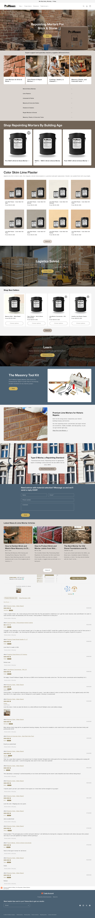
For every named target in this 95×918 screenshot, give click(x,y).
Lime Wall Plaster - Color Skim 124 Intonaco (58, 202)
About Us (55, 903)
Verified (70, 594)
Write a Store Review (78, 578)
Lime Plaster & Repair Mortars (34, 80)
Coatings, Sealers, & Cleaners (56, 80)
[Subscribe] (28, 911)
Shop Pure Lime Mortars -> (60, 430)
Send (25, 515)
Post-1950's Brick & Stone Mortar (75, 161)
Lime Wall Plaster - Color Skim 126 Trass (14, 232)
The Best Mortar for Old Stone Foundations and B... (76, 547)
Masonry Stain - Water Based (12, 316)
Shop (47, 34)
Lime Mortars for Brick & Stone (13, 80)
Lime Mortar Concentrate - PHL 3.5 (57, 317)
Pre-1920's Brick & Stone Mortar (16, 161)
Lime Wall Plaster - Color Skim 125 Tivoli (80, 202)
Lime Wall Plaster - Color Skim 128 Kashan (58, 232)
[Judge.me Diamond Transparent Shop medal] (67, 589)
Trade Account (48, 899)
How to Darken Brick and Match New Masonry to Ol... (17, 547)
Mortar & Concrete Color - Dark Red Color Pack (20, 736)
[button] (21, 6)
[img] (17, 577)
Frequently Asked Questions (44, 903)
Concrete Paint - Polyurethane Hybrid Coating (20, 622)
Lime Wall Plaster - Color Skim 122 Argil (14, 202)
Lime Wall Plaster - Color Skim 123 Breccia (36, 202)
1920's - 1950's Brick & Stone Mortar (47, 161)
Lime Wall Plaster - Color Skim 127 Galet (36, 232)
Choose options (14, 323)
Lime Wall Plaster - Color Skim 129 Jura (80, 232)
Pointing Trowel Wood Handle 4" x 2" (17, 639)
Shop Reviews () (24, 598)
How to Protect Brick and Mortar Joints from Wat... (46, 547)
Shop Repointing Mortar (47, 468)
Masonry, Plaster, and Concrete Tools (79, 80)
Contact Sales (47, 271)
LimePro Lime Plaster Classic (79, 316)
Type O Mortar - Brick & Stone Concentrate (35, 317)
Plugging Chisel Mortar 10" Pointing (17, 654)
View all (47, 241)
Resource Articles (48, 355)
